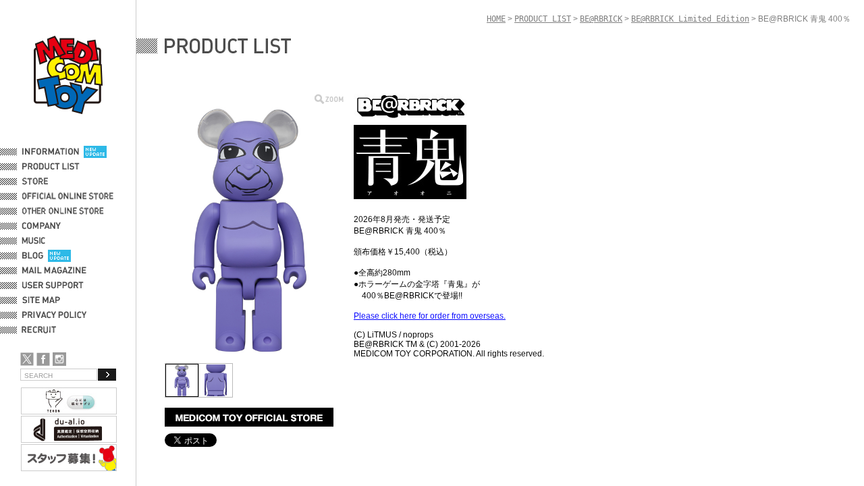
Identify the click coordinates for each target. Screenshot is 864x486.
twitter (27, 359)
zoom (329, 99)
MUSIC (36, 241)
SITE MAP (41, 300)
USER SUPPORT (53, 285)
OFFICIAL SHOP (52, 182)
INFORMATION (50, 152)
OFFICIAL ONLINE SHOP (69, 196)
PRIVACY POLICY (54, 315)
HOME (496, 19)
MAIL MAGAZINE (54, 271)
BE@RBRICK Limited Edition (690, 19)
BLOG (32, 256)
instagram (59, 359)
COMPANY (41, 226)
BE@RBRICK (601, 19)
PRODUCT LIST (51, 167)
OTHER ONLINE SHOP (64, 211)
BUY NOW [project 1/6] (249, 417)
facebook (43, 359)
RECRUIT (41, 330)
